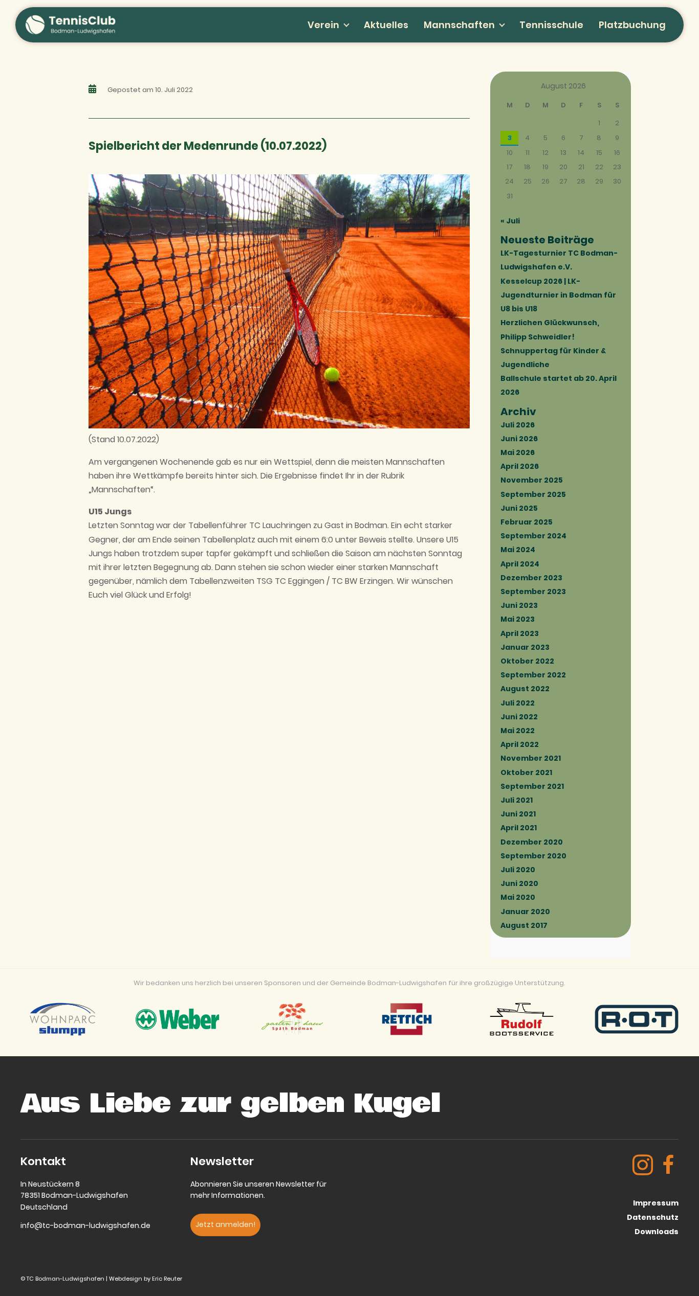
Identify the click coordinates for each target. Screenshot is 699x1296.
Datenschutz (653, 1217)
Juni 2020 (519, 883)
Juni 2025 (519, 508)
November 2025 (531, 480)
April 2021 (518, 828)
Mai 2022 (517, 730)
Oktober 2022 (527, 661)
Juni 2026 (519, 439)
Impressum (656, 1203)
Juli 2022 (517, 703)
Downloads (657, 1231)
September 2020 (533, 856)
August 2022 (525, 689)
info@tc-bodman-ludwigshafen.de (85, 1225)
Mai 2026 (517, 452)
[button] (225, 1225)
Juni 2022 (519, 717)
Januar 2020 (525, 911)
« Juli (510, 221)
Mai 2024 (517, 549)
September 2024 (533, 536)
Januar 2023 (525, 647)
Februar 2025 (526, 522)
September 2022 (533, 675)
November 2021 (530, 758)
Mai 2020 (517, 897)
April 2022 (519, 744)
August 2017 (524, 925)
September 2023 (533, 591)
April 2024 (519, 564)
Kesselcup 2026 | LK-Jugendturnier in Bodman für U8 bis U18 (558, 295)
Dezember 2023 (531, 578)
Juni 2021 (518, 814)
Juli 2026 (517, 425)
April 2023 (519, 633)
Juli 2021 (516, 800)
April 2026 (519, 466)
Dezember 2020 (531, 842)
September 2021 (532, 786)
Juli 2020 (517, 870)
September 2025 (533, 494)
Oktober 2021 (526, 772)
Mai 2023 (517, 619)
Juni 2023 (519, 605)
